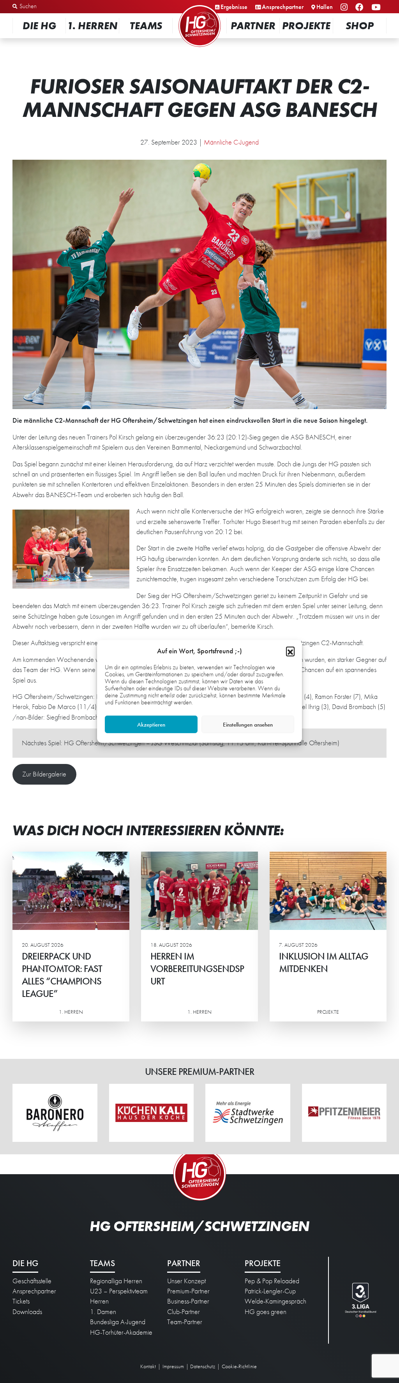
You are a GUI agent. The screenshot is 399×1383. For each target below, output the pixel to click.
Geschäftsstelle (31, 1281)
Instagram (345, 8)
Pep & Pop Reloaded (272, 1281)
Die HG (39, 25)
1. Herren (92, 25)
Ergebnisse (234, 7)
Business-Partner (188, 1301)
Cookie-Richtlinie (239, 1366)
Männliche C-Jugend (231, 142)
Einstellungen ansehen (248, 725)
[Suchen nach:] (53, 7)
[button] (290, 651)
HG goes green (265, 1311)
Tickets (21, 1301)
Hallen (324, 7)
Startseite (199, 5)
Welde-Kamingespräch (275, 1301)
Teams (146, 25)
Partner (253, 25)
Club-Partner (183, 1311)
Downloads (27, 1311)
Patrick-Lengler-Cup (270, 1291)
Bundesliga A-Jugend (117, 1322)
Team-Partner (184, 1322)
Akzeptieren (151, 725)
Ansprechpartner (283, 7)
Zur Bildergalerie (44, 774)
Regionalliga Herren (116, 1281)
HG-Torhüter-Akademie (121, 1332)
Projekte (306, 25)
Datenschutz (202, 1366)
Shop (360, 25)
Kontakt (148, 1366)
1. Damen (103, 1311)
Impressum (173, 1366)
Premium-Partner (188, 1291)
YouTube (377, 8)
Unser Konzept (186, 1281)
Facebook (361, 8)
